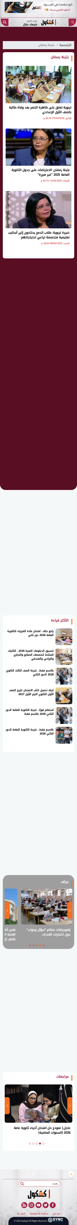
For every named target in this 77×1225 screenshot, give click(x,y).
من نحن (56, 1213)
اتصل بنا (21, 1213)
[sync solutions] (55, 1221)
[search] (4, 22)
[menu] (72, 22)
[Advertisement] (38, 320)
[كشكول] (38, 1194)
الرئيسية (65, 45)
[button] (43, 945)
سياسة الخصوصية (39, 1213)
